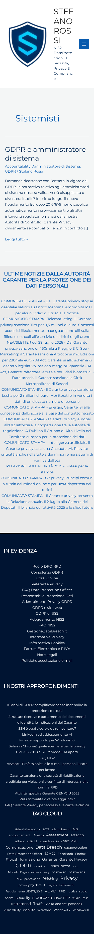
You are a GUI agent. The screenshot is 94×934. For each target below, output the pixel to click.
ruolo (83, 891)
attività (32, 841)
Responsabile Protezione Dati (47, 596)
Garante (49, 859)
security (23, 897)
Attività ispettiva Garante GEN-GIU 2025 (47, 793)
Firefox (80, 854)
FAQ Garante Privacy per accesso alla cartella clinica (47, 805)
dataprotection (75, 847)
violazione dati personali (64, 904)
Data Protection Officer (24, 854)
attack (20, 841)
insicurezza (60, 866)
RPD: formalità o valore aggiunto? (47, 799)
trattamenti (21, 904)
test (85, 898)
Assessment (57, 835)
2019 (46, 829)
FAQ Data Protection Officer (47, 590)
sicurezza (42, 897)
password (59, 872)
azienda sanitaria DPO (54, 841)
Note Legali (47, 655)
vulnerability (12, 910)
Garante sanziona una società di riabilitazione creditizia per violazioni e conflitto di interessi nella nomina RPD (47, 781)
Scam (9, 898)
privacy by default (32, 885)
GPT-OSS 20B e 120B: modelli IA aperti (47, 752)
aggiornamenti (20, 835)
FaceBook (65, 854)
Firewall (12, 859)
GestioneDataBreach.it (47, 631)
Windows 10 (81, 910)
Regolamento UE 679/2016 (24, 891)
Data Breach (48, 847)
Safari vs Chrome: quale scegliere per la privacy (47, 746)
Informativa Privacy (47, 637)
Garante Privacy (73, 859)
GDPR (10, 171)
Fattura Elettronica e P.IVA (47, 649)
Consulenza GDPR (47, 572)
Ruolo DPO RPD (47, 566)
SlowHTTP (62, 898)
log (75, 866)
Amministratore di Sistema (56, 166)
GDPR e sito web (47, 608)
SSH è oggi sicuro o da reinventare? (47, 728)
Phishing (50, 879)
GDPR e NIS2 (47, 613)
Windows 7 (62, 910)
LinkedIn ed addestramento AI (47, 734)
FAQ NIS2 (47, 625)
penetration (32, 879)
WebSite (29, 910)
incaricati (40, 866)
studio (76, 898)
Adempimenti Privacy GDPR (47, 602)
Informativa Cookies (47, 643)
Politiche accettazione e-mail (47, 660)
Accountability (18, 166)
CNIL (74, 841)
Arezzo (39, 835)
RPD (61, 891)
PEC (19, 879)
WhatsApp (44, 910)
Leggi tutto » (16, 239)
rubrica (72, 891)
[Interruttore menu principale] (84, 44)
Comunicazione (19, 847)
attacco (77, 835)
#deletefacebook (27, 829)
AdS (75, 829)
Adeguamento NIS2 (47, 619)
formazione (30, 859)
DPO (50, 853)
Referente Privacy (47, 584)
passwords (77, 872)
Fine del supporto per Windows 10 (47, 740)
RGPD (50, 891)
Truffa (38, 904)
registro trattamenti (61, 885)
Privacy (68, 878)
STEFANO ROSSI (63, 26)
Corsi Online (47, 578)
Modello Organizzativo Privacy (28, 872)
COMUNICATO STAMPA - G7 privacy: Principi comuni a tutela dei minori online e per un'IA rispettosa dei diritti (47, 484)
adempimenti (60, 829)
